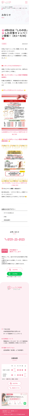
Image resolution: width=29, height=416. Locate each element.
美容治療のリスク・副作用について (10, 410)
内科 (5, 217)
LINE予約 (14, 274)
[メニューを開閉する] (26, 2)
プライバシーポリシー (7, 412)
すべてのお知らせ (9, 213)
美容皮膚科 (4, 43)
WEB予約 (13, 270)
